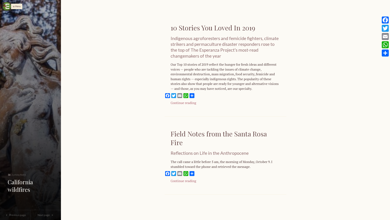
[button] (16, 6)
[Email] (385, 36)
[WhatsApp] (385, 45)
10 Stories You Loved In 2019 (213, 27)
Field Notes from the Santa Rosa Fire (219, 138)
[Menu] (6, 6)
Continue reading (183, 103)
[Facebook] (385, 20)
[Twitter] (385, 28)
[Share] (385, 53)
